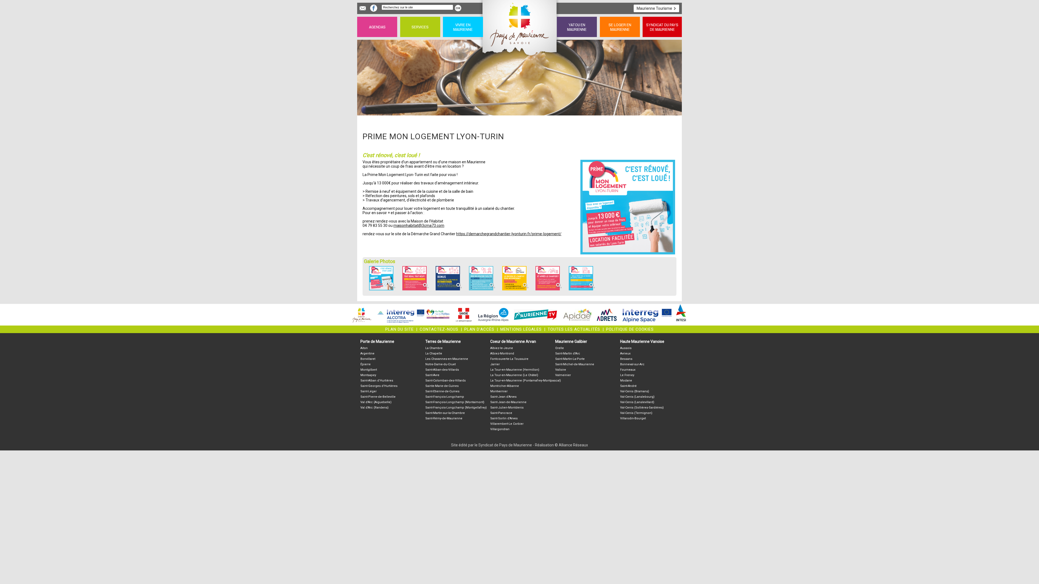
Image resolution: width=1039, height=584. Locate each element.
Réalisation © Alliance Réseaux (561, 445)
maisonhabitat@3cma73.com (418, 225)
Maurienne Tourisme (654, 8)
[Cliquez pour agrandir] (381, 289)
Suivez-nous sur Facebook (373, 8)
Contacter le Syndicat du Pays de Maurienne (363, 8)
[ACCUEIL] (520, 27)
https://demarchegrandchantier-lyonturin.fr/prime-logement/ (508, 234)
